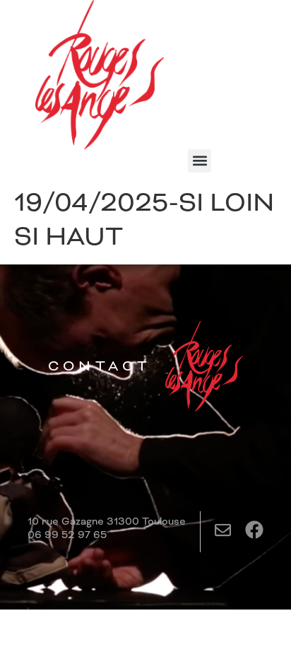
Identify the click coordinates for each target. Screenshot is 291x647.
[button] (199, 161)
